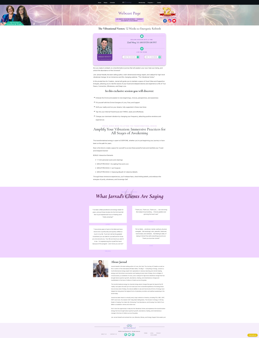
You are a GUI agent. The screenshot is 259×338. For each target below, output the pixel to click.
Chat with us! (252, 335)
